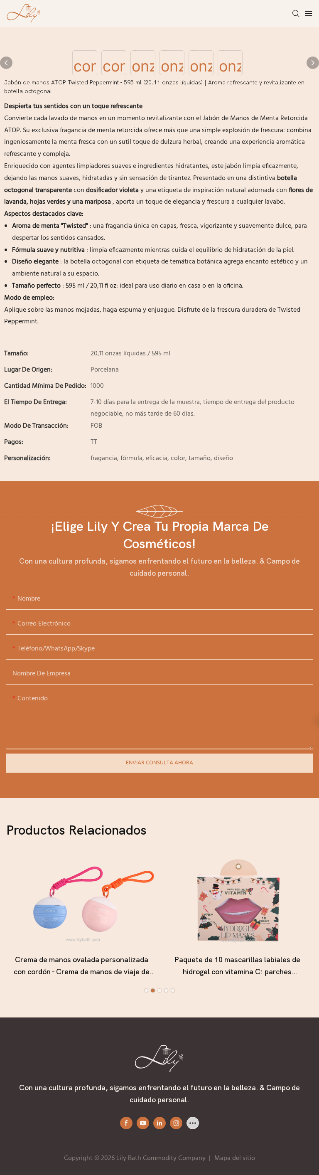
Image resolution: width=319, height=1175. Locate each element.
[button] (146, 990)
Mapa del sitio (234, 1158)
